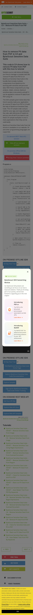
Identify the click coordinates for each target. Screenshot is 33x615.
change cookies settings (24, 604)
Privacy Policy (5, 604)
